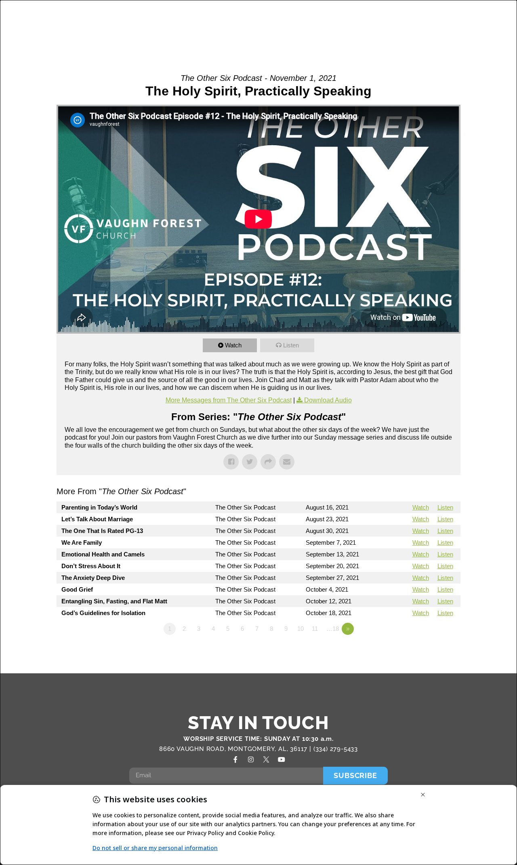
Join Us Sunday (398, 34)
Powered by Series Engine (430, 651)
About (220, 16)
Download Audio (328, 400)
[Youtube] (281, 759)
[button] (489, 25)
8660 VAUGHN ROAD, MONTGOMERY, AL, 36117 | (236, 749)
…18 (332, 628)
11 (315, 628)
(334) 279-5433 (335, 749)
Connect (410, 16)
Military (367, 16)
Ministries (313, 16)
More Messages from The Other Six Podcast (229, 400)
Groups (267, 16)
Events (461, 16)
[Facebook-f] (235, 759)
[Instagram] (251, 759)
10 (300, 628)
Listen (291, 345)
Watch (233, 345)
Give (457, 34)
